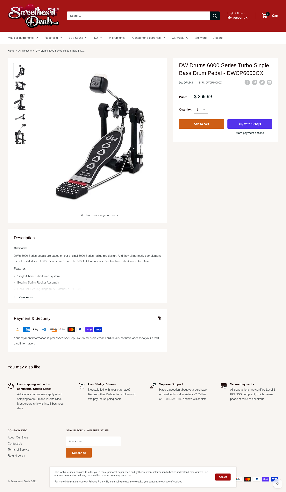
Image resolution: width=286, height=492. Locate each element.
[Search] (215, 15)
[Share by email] (269, 82)
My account (236, 17)
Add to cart (201, 124)
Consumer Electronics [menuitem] (146, 37)
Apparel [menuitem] (218, 37)
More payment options (250, 132)
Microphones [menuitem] (117, 37)
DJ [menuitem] (96, 37)
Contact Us (15, 443)
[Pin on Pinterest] (254, 82)
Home (11, 50)
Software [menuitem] (201, 37)
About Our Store (18, 437)
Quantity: (185, 109)
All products (25, 50)
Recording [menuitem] (51, 37)
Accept (223, 476)
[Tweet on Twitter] (262, 82)
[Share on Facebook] (247, 82)
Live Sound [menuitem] (76, 37)
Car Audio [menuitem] (178, 37)
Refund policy (16, 455)
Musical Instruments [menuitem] (21, 37)
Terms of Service (18, 449)
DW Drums (186, 82)
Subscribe (79, 452)
